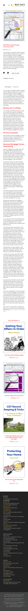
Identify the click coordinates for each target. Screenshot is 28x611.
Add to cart (15, 73)
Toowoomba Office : (7, 526)
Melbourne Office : (7, 561)
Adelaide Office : (6, 580)
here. (23, 596)
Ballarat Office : (6, 566)
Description (8, 87)
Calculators (11, 78)
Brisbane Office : (6, 506)
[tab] (8, 87)
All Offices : (5, 497)
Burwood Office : (6, 541)
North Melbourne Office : (8, 572)
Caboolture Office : (7, 510)
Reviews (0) (16, 87)
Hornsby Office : (6, 551)
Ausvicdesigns (20, 603)
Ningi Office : (6, 521)
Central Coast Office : (7, 547)
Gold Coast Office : (7, 515)
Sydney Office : (6, 535)
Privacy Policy (6, 605)
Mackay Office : (6, 502)
